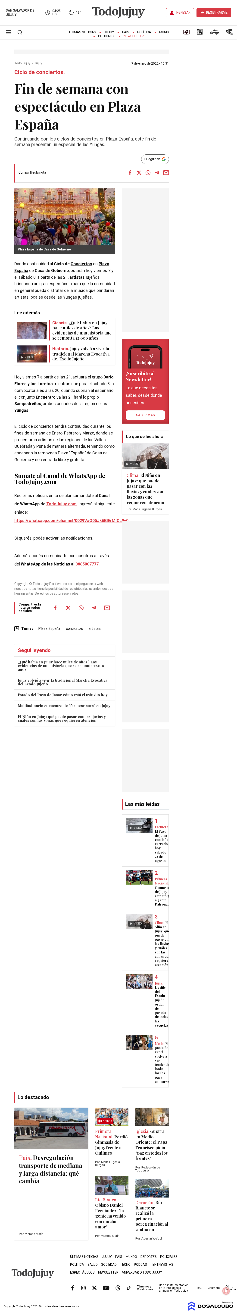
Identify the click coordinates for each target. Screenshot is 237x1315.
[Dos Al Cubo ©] (211, 1309)
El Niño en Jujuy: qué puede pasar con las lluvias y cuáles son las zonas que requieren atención (62, 718)
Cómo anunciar (231, 1287)
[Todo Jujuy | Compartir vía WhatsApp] (148, 172)
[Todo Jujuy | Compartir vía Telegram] (157, 172)
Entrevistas (163, 1264)
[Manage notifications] (226, 1291)
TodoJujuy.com (61, 504)
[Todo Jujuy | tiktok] (128, 1288)
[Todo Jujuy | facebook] (72, 1288)
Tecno (125, 1264)
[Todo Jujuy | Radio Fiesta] (230, 33)
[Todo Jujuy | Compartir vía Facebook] (130, 172)
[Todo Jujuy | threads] (117, 1288)
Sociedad (109, 1264)
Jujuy (109, 32)
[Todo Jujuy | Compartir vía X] (139, 172)
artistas (77, 277)
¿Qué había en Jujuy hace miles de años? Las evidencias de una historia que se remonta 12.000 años (62, 665)
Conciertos (81, 264)
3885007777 (87, 564)
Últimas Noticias (82, 32)
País (125, 32)
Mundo (165, 32)
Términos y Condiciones (145, 1287)
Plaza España (49, 628)
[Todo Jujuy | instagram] (83, 1288)
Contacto (214, 1288)
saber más (145, 415)
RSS (199, 1288)
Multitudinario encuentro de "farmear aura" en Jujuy (64, 705)
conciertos (74, 628)
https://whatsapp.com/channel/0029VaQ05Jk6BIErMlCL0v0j (72, 521)
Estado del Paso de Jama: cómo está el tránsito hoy (63, 694)
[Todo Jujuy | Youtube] (106, 1288)
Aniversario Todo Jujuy (142, 1272)
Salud (92, 1264)
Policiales (106, 36)
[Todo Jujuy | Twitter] (94, 1288)
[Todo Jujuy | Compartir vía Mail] (166, 172)
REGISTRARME (217, 12)
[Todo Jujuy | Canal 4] (186, 33)
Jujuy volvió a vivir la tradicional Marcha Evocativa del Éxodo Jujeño (62, 682)
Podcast (141, 1264)
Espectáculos (82, 1272)
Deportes (148, 1256)
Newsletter (134, 36)
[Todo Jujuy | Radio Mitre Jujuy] (214, 33)
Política (144, 32)
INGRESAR (183, 12)
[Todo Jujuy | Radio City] (200, 33)
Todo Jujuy (22, 63)
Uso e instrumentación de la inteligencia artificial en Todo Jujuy (173, 1288)
